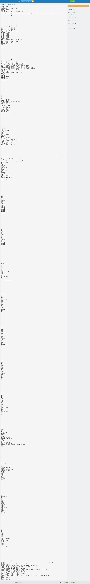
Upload (72, 1)
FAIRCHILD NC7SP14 (72, 15)
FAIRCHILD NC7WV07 (72, 28)
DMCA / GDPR (67, 582)
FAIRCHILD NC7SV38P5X (72, 17)
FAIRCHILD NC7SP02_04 (72, 11)
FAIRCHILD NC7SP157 (72, 20)
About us (61, 582)
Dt (18, 1)
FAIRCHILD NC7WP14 (72, 23)
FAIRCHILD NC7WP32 (72, 25)
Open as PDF (79, 6)
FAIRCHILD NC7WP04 (72, 22)
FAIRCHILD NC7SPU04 (72, 14)
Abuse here (73, 582)
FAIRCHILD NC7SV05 (72, 12)
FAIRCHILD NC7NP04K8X (73, 26)
